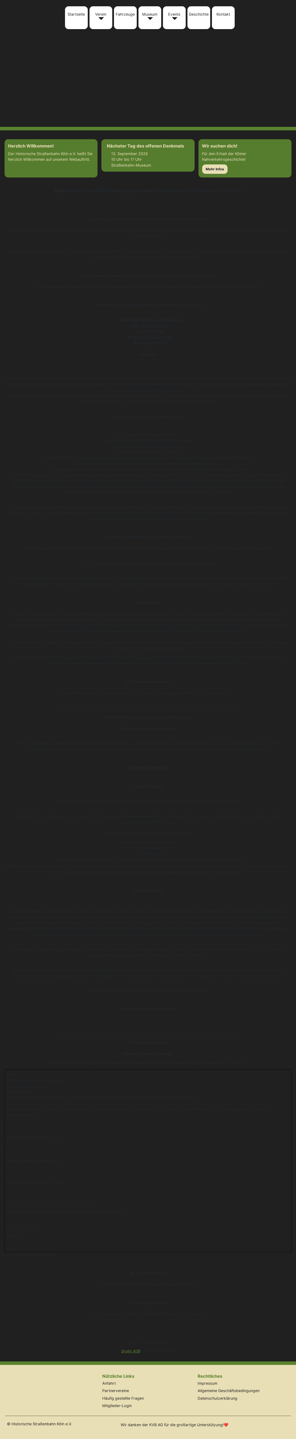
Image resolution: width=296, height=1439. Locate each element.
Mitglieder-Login (117, 1405)
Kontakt (223, 14)
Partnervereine (115, 1390)
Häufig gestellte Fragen (123, 1398)
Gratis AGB (130, 1351)
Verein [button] (100, 14)
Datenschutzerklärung (217, 1398)
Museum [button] (149, 14)
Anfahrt (109, 1383)
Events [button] (174, 14)
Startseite (76, 14)
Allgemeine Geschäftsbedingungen (229, 1390)
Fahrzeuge (125, 14)
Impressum (207, 1383)
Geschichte (199, 14)
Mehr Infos (215, 169)
